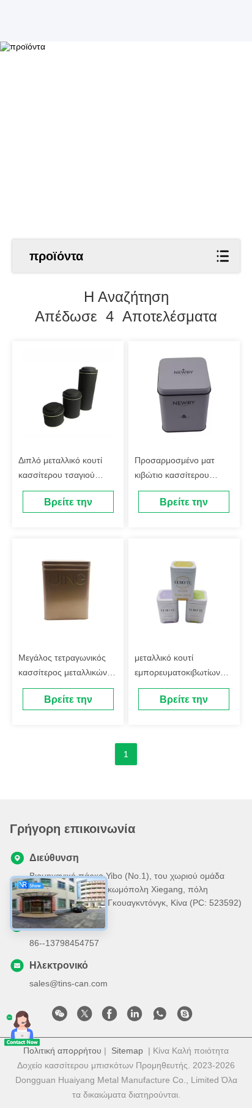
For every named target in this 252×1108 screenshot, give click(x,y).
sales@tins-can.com (68, 983)
